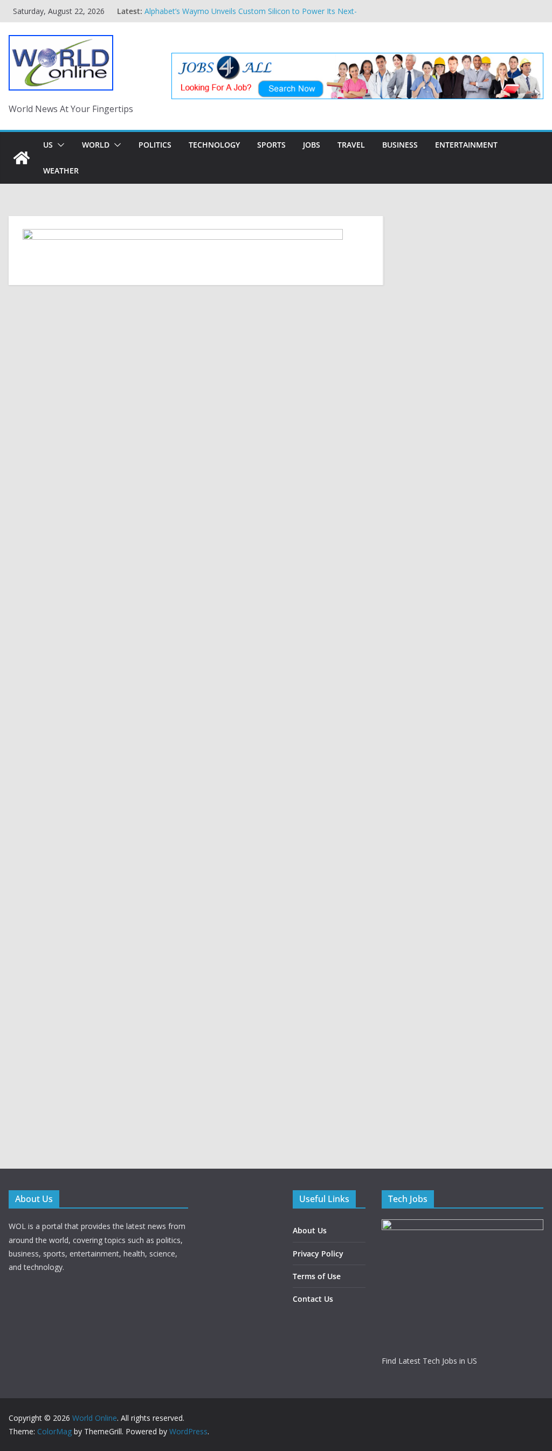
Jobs (311, 145)
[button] (59, 144)
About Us (310, 1230)
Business (400, 145)
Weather (61, 170)
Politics (155, 145)
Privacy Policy (318, 1253)
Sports (271, 145)
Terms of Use (317, 1276)
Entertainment (466, 145)
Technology (214, 145)
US (48, 145)
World (95, 145)
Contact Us (313, 1299)
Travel (351, 145)
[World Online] (21, 158)
